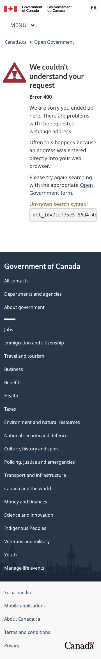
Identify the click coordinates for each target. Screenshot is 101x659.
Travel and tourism (24, 356)
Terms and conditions (27, 632)
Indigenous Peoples (25, 528)
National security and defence (36, 435)
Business (13, 369)
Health (11, 396)
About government (24, 307)
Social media (17, 592)
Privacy (11, 645)
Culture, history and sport (31, 449)
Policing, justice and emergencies (39, 462)
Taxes (10, 409)
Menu (19, 25)
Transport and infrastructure (35, 475)
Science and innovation (28, 515)
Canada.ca (16, 42)
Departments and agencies (33, 294)
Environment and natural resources (42, 422)
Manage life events (24, 568)
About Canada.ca (22, 619)
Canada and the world (27, 488)
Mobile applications (25, 606)
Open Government (54, 42)
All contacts (16, 281)
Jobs (8, 329)
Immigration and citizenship (34, 343)
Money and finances (25, 502)
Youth (10, 555)
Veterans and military (27, 541)
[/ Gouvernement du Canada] (38, 8)
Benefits (13, 382)
